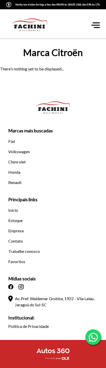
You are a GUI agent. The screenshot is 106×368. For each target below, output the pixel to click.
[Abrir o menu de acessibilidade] (8, 4)
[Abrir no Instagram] (21, 286)
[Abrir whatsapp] (93, 337)
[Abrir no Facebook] (10, 286)
